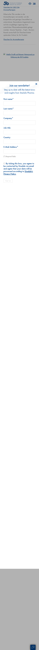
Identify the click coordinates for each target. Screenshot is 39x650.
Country (6, 137)
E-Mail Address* (10, 147)
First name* (8, 99)
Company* (8, 118)
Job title (7, 127)
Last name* (8, 108)
